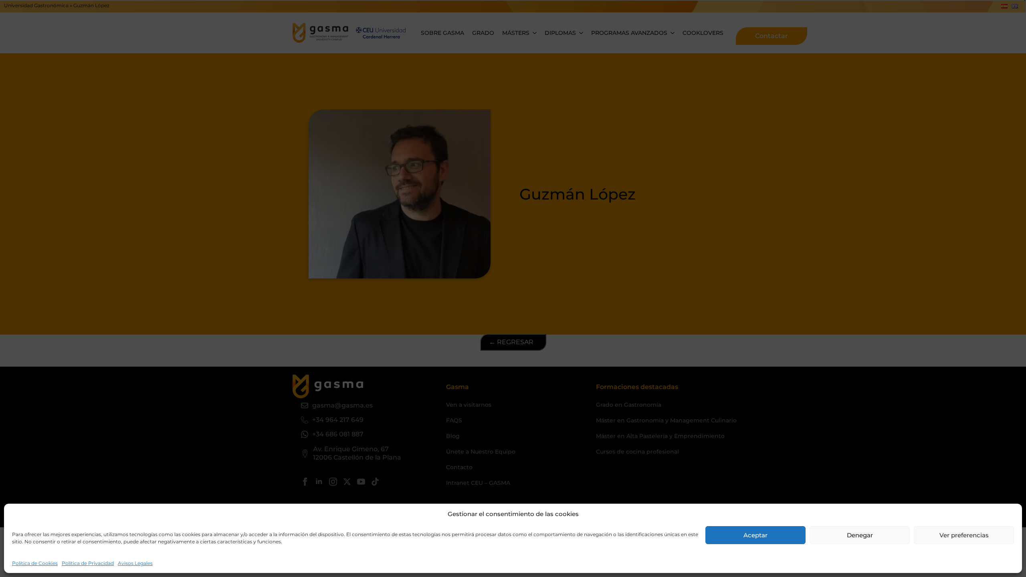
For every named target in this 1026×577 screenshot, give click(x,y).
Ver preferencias (964, 535)
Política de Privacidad (88, 563)
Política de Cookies (35, 563)
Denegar (860, 535)
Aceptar (755, 535)
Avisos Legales (135, 563)
